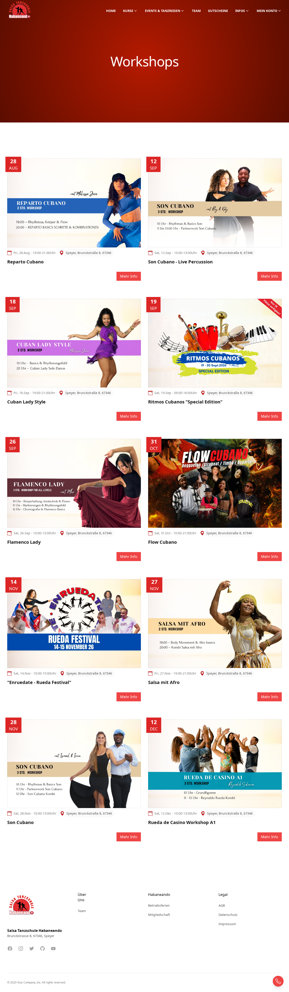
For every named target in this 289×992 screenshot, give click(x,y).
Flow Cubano (162, 542)
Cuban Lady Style (26, 402)
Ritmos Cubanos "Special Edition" (185, 402)
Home (111, 11)
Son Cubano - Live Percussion (180, 262)
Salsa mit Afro (163, 682)
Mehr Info (128, 276)
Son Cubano (20, 822)
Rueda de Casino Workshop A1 (182, 822)
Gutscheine (218, 11)
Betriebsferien (159, 905)
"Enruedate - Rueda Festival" (39, 682)
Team (196, 11)
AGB (222, 905)
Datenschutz (228, 915)
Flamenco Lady (24, 542)
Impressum (227, 924)
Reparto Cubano (25, 262)
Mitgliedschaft (159, 915)
